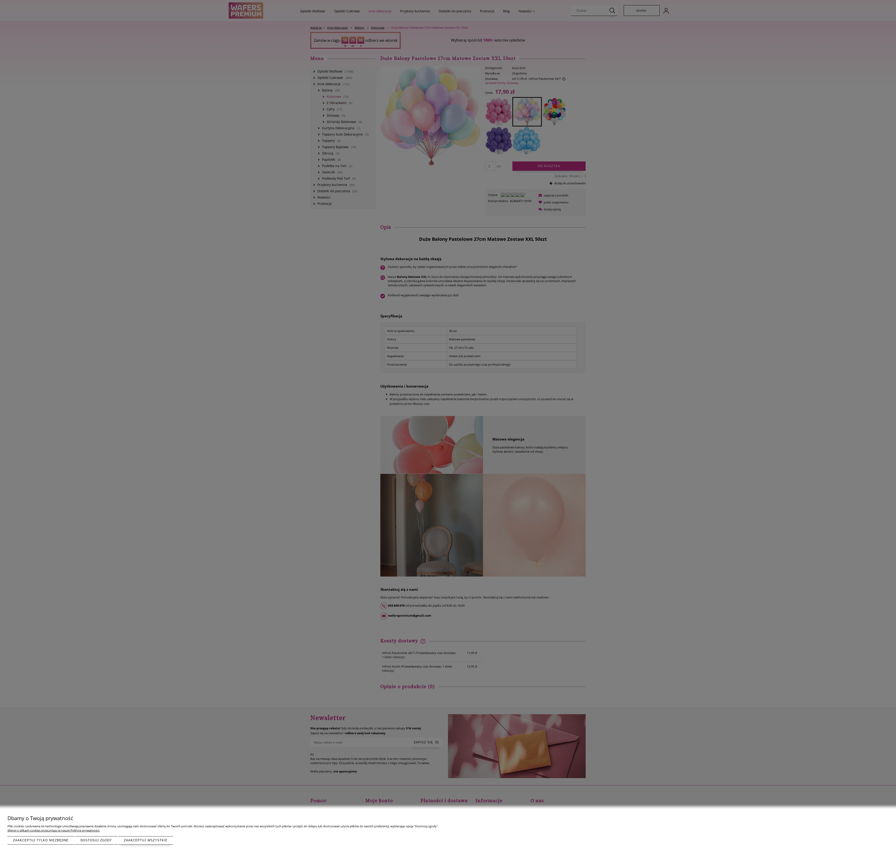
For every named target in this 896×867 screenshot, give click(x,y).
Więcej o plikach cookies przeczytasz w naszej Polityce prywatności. (53, 830)
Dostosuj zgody (96, 840)
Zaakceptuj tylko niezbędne (41, 840)
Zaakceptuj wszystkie (146, 840)
